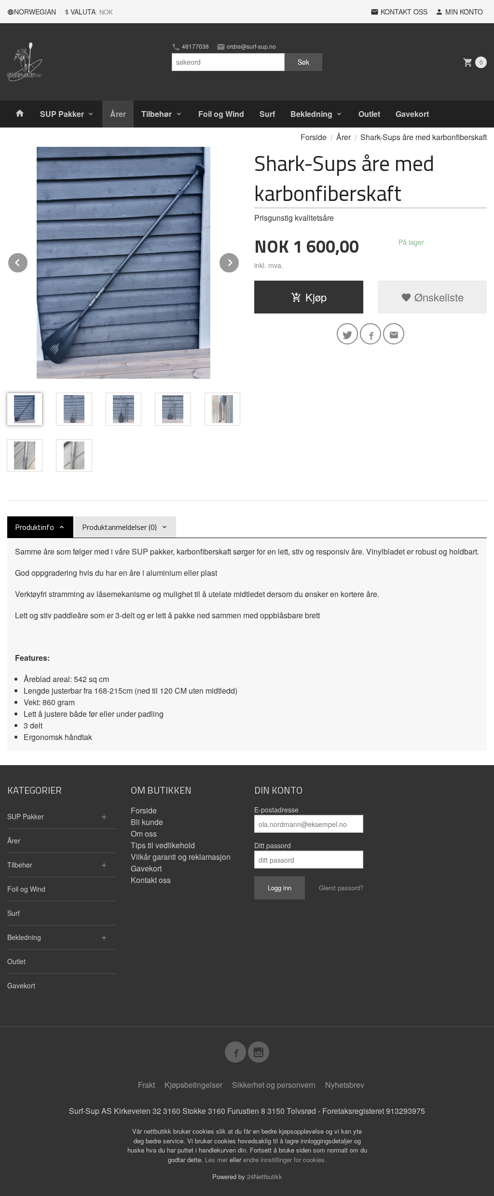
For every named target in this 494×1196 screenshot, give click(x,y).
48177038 (194, 46)
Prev (27, 261)
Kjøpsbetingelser (193, 1084)
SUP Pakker (62, 113)
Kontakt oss (151, 879)
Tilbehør (156, 113)
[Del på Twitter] (347, 333)
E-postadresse (276, 809)
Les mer (217, 1159)
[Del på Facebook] (370, 333)
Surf (267, 113)
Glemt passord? (341, 887)
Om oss (144, 833)
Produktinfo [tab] (34, 527)
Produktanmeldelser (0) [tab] (119, 527)
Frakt (146, 1084)
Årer (118, 113)
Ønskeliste (438, 296)
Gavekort (412, 113)
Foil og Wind (221, 113)
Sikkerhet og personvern (274, 1084)
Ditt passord (272, 845)
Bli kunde (147, 821)
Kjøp (316, 296)
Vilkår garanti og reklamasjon (181, 856)
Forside (314, 136)
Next (239, 261)
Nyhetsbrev (344, 1084)
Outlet (369, 113)
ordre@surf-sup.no (250, 46)
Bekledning (311, 113)
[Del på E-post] (393, 333)
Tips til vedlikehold (163, 845)
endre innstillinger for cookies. (285, 1159)
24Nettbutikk (264, 1176)
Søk (303, 62)
